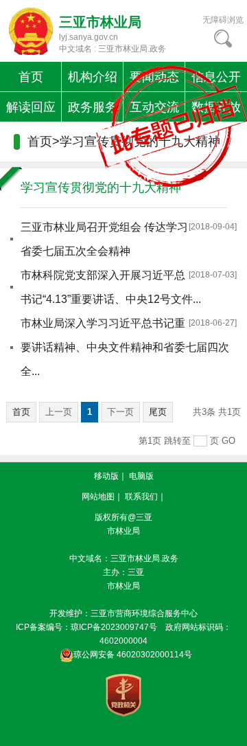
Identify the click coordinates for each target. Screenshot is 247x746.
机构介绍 (92, 77)
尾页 (158, 412)
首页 (31, 77)
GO (228, 441)
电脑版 (141, 476)
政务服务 (92, 107)
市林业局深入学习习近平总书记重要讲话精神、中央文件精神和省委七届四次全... (125, 347)
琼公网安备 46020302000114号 (132, 654)
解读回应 (31, 107)
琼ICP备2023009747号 (114, 627)
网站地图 (98, 496)
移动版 (106, 476)
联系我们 (141, 496)
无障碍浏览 (223, 20)
